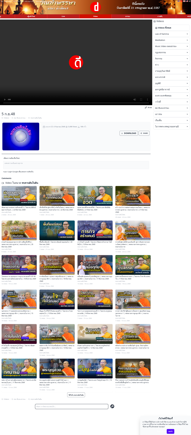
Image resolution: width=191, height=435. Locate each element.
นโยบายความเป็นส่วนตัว (174, 427)
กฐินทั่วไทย (31, 16)
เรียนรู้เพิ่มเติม (161, 431)
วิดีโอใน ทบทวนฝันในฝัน (76, 395)
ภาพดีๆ (159, 16)
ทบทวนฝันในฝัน (36, 118)
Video (95, 16)
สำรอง (150, 107)
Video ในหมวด (21, 182)
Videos (6, 118)
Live (63, 16)
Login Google (13, 172)
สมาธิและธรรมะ (20, 118)
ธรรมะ (127, 16)
